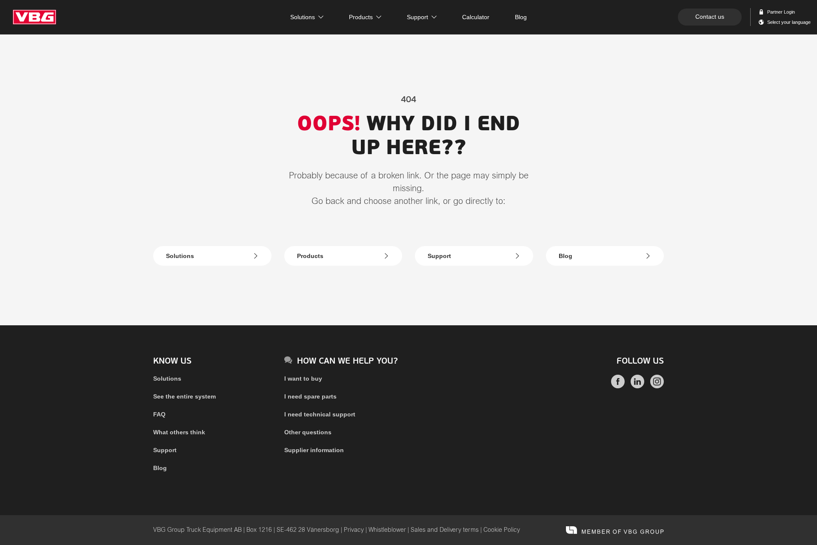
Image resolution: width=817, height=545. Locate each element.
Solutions (180, 255)
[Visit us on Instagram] (657, 386)
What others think (179, 432)
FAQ (159, 414)
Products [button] (361, 17)
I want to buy (303, 378)
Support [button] (417, 17)
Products (310, 255)
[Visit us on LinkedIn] (637, 386)
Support (439, 255)
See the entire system (184, 396)
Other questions (307, 432)
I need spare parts (310, 396)
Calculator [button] (475, 17)
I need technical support (319, 414)
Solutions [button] (302, 17)
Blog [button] (521, 17)
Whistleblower (387, 530)
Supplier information (314, 450)
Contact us (709, 16)
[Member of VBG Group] (615, 530)
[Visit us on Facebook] (618, 386)
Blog (565, 255)
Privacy (354, 530)
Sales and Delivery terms (445, 530)
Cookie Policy (501, 530)
